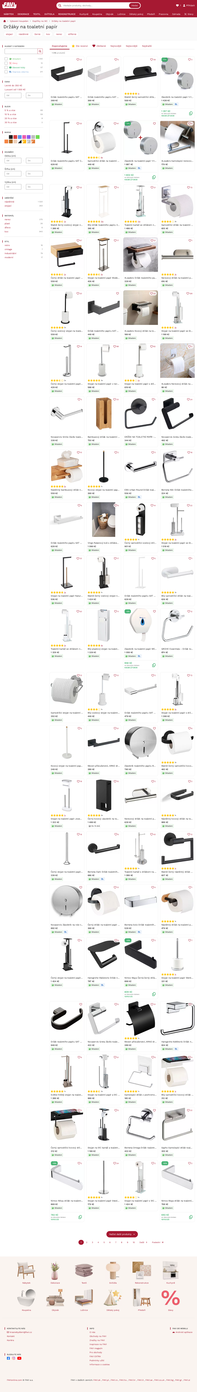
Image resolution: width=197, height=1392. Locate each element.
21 (155, 187)
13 (81, 675)
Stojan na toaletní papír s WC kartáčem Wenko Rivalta (151, 1200)
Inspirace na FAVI (98, 1344)
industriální (10, 253)
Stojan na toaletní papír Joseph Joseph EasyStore (76, 818)
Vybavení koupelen (19, 21)
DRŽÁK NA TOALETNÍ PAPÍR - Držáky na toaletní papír (151, 437)
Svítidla (113, 1283)
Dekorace (55, 1283)
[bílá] (6, 137)
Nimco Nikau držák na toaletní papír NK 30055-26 (76, 1200)
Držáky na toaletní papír (64, 21)
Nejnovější (115, 46)
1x (138, 94)
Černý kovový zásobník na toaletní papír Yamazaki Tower (116, 818)
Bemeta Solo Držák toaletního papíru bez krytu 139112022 (153, 924)
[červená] (15, 137)
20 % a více (11, 118)
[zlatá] (24, 141)
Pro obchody (96, 1352)
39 (154, 60)
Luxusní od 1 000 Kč (15, 89)
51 (118, 728)
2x (65, 221)
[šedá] (33, 137)
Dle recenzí (82, 46)
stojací (9, 34)
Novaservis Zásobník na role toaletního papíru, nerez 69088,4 (82, 924)
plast (7, 223)
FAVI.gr (179, 1380)
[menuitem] (9, 14)
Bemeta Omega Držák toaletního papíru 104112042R (150, 1147)
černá (37, 34)
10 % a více (10, 114)
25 (81, 123)
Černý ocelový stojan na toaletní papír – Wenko (75, 331)
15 (118, 781)
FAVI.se (149, 1380)
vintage (8, 249)
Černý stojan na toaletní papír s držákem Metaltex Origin (79, 384)
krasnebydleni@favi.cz (21, 1332)
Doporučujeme (59, 46)
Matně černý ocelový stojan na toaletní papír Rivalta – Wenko (82, 225)
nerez (59, 34)
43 (154, 834)
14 (81, 346)
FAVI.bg (170, 1380)
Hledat (134, 5)
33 (81, 187)
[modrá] (20, 137)
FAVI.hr (132, 1380)
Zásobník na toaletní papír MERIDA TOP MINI (147, 649)
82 (154, 346)
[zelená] (38, 137)
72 (191, 675)
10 (81, 452)
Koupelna (26, 1310)
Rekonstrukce (142, 1283)
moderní (9, 257)
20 (81, 293)
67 (81, 240)
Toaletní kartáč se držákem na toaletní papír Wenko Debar (154, 225)
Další (141, 1242)
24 (191, 399)
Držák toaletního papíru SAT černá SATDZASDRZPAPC (78, 161)
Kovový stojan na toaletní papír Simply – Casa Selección (116, 490)
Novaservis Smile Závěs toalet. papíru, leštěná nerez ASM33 (81, 437)
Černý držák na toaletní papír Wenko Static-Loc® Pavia (116, 924)
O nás (92, 1332)
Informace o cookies (100, 1364)
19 (81, 781)
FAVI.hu (123, 1380)
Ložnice (84, 1310)
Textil (84, 1283)
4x (102, 645)
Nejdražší (147, 46)
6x (102, 157)
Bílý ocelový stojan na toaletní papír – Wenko (111, 713)
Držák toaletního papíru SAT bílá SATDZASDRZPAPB (150, 596)
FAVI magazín (96, 1348)
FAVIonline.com (14, 1380)
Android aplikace (184, 1332)
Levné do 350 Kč (13, 85)
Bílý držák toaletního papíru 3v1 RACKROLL (110, 225)
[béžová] (15, 141)
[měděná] (33, 141)
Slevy (170, 1310)
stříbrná (72, 34)
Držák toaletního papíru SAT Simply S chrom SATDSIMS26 (80, 543)
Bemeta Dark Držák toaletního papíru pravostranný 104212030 (119, 872)
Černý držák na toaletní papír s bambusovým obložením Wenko (83, 278)
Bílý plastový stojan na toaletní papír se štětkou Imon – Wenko (120, 649)
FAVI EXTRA (95, 1356)
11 (118, 187)
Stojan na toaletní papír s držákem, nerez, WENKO (150, 384)
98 (117, 346)
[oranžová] (6, 141)
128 (191, 293)
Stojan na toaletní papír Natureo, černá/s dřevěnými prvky (80, 596)
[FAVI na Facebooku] (8, 1358)
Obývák (55, 1310)
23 (81, 60)
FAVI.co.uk (159, 1380)
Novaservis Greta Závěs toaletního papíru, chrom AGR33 (116, 1041)
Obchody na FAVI (98, 1336)
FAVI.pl (106, 1380)
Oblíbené (101, 46)
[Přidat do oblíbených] (154, 124)
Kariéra (10, 1340)
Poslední (156, 1242)
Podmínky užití (97, 1360)
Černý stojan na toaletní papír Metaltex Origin (74, 872)
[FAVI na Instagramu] (13, 1358)
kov (48, 34)
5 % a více (10, 110)
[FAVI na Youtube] (19, 1358)
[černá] (11, 137)
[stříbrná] (29, 141)
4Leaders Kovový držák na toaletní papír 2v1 (146, 331)
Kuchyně (170, 1283)
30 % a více (11, 122)
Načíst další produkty (120, 1234)
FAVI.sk (97, 1380)
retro (7, 245)
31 (155, 1004)
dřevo (8, 227)
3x (176, 274)
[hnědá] (11, 141)
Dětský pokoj (113, 1310)
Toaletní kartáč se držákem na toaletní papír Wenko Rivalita (81, 649)
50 (81, 611)
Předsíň (142, 1310)
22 (191, 505)
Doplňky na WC (40, 21)
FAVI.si (187, 1380)
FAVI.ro (114, 1380)
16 (191, 452)
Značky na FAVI (97, 1340)
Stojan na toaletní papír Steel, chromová (108, 1200)
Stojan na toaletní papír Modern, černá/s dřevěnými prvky (117, 278)
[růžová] (24, 137)
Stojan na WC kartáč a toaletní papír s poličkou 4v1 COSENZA (119, 1147)
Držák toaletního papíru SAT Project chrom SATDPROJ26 (153, 713)
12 (191, 611)
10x (102, 221)
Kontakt (11, 1336)
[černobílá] (20, 141)
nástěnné (23, 34)
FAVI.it (140, 1380)
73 (191, 187)
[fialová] (29, 137)
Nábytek (26, 1283)
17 (118, 240)
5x (102, 274)
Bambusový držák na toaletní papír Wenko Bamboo (114, 437)
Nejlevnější (131, 46)
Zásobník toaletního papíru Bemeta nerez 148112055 (150, 766)
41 (118, 123)
